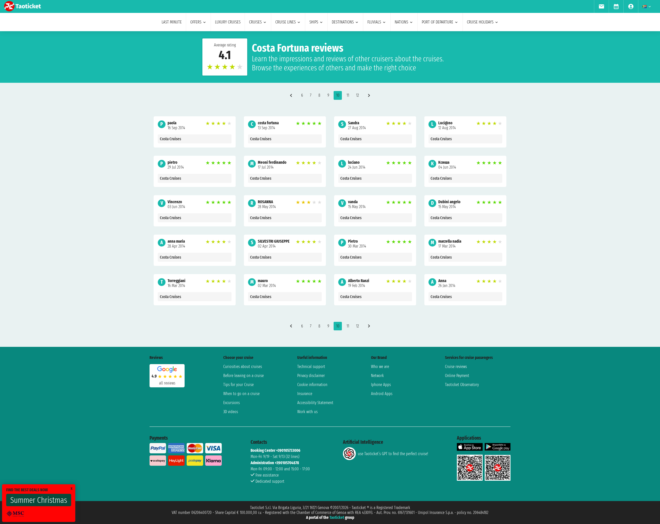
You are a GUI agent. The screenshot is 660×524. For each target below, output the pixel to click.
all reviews (167, 383)
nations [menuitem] (401, 22)
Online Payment (457, 375)
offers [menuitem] (195, 22)
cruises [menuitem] (255, 22)
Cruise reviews (456, 366)
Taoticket (336, 517)
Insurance (304, 393)
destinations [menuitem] (343, 22)
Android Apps (381, 393)
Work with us (307, 411)
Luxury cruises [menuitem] (228, 22)
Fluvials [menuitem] (374, 22)
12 (357, 95)
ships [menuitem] (313, 22)
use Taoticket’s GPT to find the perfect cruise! (393, 453)
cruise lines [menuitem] (285, 22)
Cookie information (312, 384)
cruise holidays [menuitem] (480, 22)
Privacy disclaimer (311, 375)
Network (377, 375)
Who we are (380, 366)
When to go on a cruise (241, 393)
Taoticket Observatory (462, 384)
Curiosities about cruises (242, 366)
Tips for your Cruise (238, 384)
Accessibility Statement (315, 402)
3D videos (230, 411)
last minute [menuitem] (172, 22)
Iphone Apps (381, 384)
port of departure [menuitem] (437, 22)
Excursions (231, 402)
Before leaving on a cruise (243, 375)
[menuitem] (601, 6)
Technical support (311, 366)
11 (347, 95)
